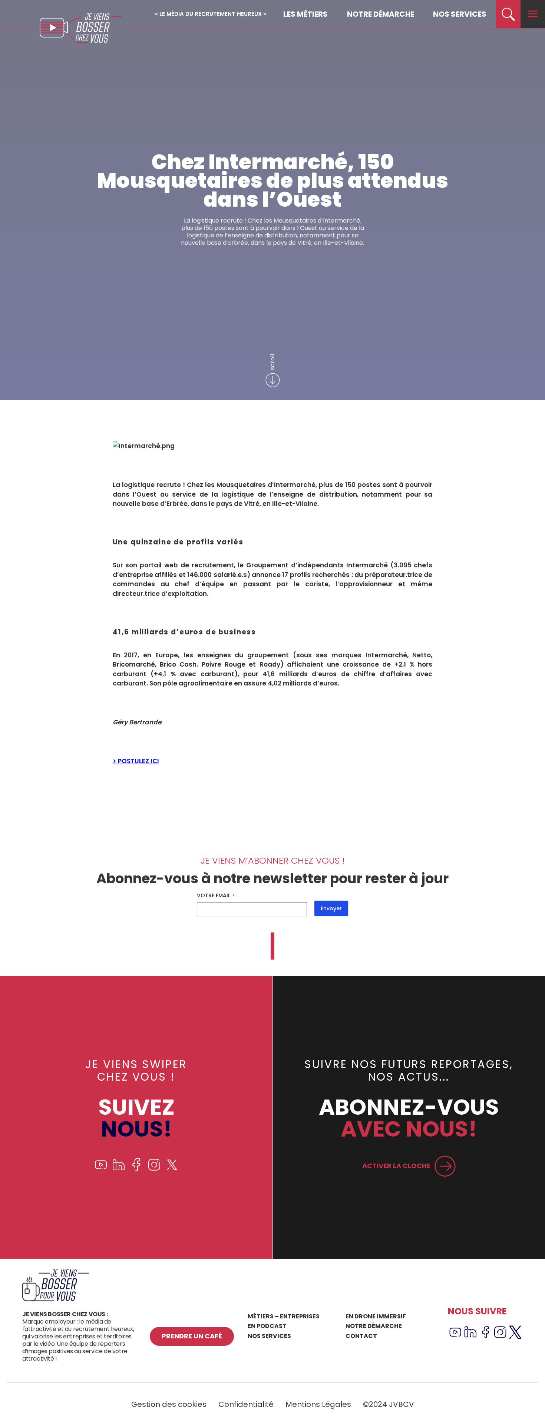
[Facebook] (136, 1169)
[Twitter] (172, 1169)
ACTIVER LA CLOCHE (396, 1165)
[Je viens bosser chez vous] (81, 28)
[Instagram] (154, 1169)
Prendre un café (192, 1336)
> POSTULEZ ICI (136, 761)
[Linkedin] (119, 1169)
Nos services (459, 14)
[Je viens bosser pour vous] (55, 1299)
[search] (508, 14)
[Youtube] (101, 1169)
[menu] (533, 14)
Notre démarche (380, 14)
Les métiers (305, 14)
